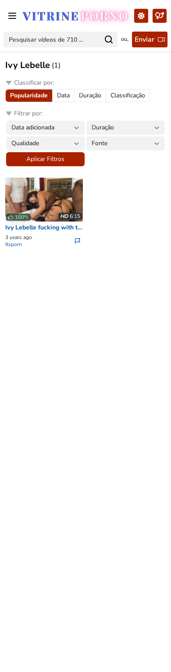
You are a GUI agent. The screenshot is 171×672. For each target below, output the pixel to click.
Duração (90, 95)
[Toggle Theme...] (141, 16)
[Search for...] (108, 39)
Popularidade (29, 95)
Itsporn (13, 244)
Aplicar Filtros (45, 159)
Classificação (127, 95)
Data (63, 95)
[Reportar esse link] (78, 240)
